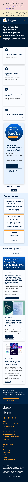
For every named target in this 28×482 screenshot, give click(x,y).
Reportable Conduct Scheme (12, 74)
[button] (12, 166)
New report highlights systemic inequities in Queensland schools (12, 362)
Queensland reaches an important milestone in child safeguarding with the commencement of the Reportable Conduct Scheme (13, 280)
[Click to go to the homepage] (9, 20)
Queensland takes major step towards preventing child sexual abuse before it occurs (13, 323)
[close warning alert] (26, 12)
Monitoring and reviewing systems (13, 94)
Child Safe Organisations (13, 54)
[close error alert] (26, 2)
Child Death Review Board (14, 114)
